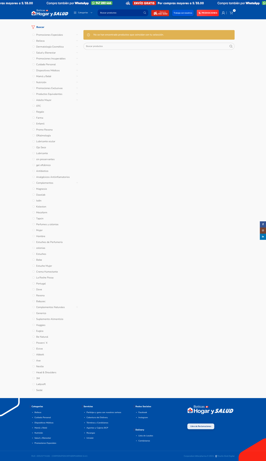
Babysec (40, 301)
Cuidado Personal (46, 64)
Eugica (39, 331)
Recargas (91, 433)
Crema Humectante (47, 271)
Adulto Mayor (43, 100)
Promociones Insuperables (51, 58)
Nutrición (41, 82)
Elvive (39, 348)
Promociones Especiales (49, 35)
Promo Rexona (44, 129)
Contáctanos (144, 440)
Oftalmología (43, 135)
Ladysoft (41, 384)
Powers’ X (41, 343)
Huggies (40, 325)
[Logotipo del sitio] (49, 12)
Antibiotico (42, 171)
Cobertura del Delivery (97, 417)
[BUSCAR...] (144, 12)
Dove (39, 289)
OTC (38, 106)
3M (38, 378)
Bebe (39, 260)
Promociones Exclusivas (49, 88)
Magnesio (41, 189)
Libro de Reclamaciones (200, 426)
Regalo (40, 112)
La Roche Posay (45, 277)
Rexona (40, 295)
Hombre (40, 236)
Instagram (143, 417)
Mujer (39, 230)
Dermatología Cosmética (50, 46)
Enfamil (40, 123)
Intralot (90, 438)
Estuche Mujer (44, 266)
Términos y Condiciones (97, 422)
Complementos (44, 183)
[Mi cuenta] (223, 13)
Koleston (41, 206)
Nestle (40, 366)
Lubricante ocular (45, 141)
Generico (41, 313)
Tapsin (39, 218)
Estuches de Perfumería (49, 242)
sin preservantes (45, 159)
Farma (39, 118)
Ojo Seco (41, 147)
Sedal (39, 390)
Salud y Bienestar (46, 52)
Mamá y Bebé (43, 76)
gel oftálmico (43, 165)
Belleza (40, 41)
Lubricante (42, 153)
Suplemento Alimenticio (49, 319)
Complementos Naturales (50, 307)
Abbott (40, 354)
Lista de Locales (145, 435)
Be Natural (42, 337)
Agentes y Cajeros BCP (97, 427)
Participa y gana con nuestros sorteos (104, 412)
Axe (38, 360)
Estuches (41, 254)
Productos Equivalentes (49, 94)
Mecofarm (41, 212)
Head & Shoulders (46, 372)
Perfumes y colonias (47, 224)
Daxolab (40, 194)
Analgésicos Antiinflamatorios (53, 177)
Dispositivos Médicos (48, 70)
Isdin (38, 200)
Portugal (41, 283)
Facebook (142, 412)
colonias (40, 248)
